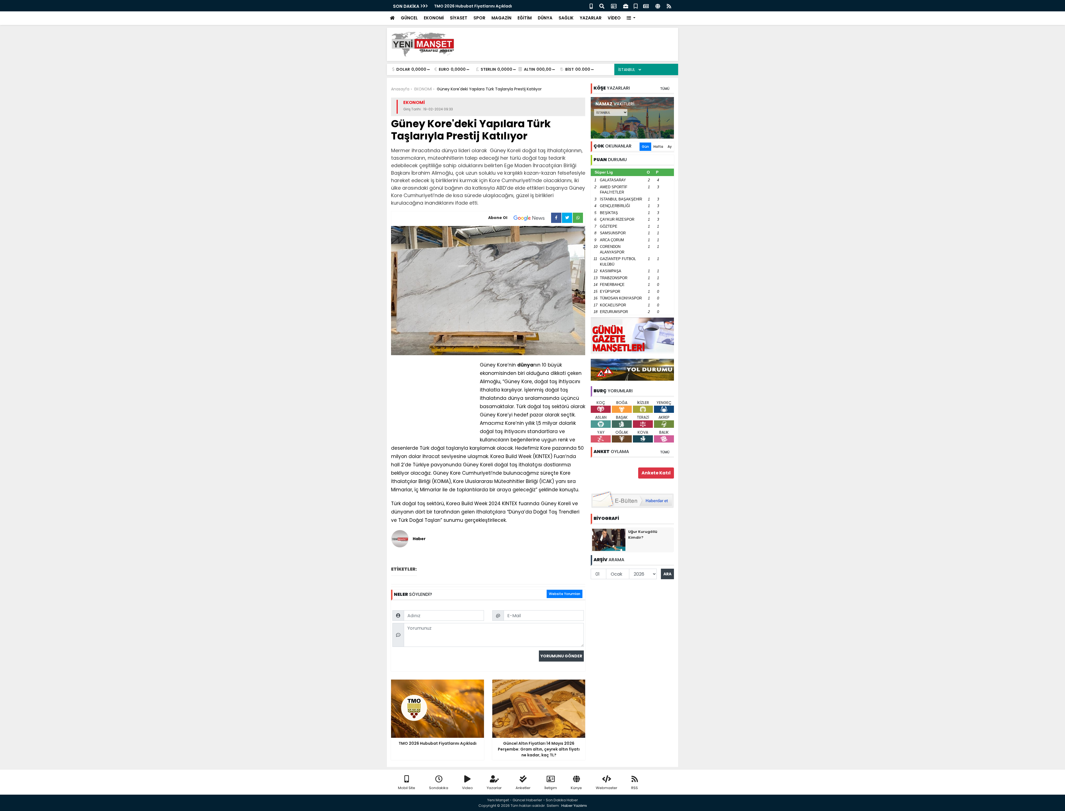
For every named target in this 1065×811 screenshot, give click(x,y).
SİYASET (458, 18)
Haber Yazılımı (574, 805)
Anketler (523, 787)
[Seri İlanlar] (635, 5)
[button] (631, 18)
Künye (576, 787)
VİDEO (614, 18)
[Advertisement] (573, 44)
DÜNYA (545, 18)
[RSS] (669, 5)
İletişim (550, 787)
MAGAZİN (501, 18)
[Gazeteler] (645, 5)
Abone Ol (497, 217)
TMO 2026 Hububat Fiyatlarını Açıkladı (473, 6)
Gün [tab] (645, 146)
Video (467, 787)
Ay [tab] (670, 146)
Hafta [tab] (658, 146)
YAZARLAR (591, 18)
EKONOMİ (434, 18)
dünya (525, 365)
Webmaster (606, 787)
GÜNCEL (409, 18)
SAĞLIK (566, 18)
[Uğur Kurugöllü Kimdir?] (608, 539)
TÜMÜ (665, 88)
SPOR (479, 18)
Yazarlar (494, 787)
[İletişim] (613, 5)
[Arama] (602, 5)
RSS (634, 787)
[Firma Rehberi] (625, 5)
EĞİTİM (525, 18)
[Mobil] (591, 5)
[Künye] (658, 5)
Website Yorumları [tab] (564, 593)
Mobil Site (406, 787)
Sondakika (438, 787)
